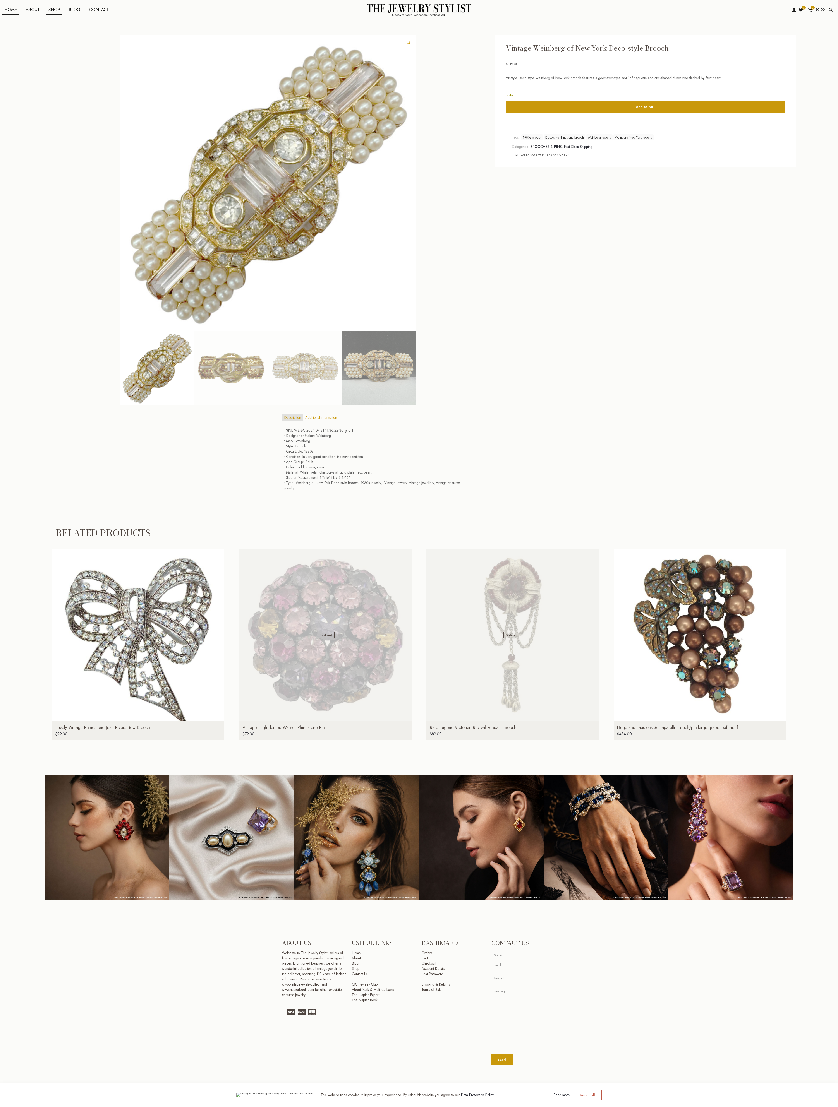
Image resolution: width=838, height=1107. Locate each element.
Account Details (433, 968)
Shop (355, 968)
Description (292, 417)
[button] (408, 42)
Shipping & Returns (436, 984)
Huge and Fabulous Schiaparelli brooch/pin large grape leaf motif (677, 727)
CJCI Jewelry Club (365, 984)
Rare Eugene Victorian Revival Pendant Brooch (473, 727)
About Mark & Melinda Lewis (373, 989)
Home (356, 952)
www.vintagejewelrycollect (301, 984)
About (356, 958)
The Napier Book (365, 1000)
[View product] (218, 565)
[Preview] (218, 583)
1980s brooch (532, 137)
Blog (355, 963)
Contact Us (360, 973)
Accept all (587, 1095)
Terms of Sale (432, 989)
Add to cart (645, 106)
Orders (427, 952)
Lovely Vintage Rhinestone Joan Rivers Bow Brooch (102, 727)
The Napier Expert (365, 994)
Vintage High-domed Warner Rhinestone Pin (283, 727)
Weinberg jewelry (599, 137)
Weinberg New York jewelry (633, 137)
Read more (561, 1094)
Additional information (321, 417)
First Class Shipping (578, 146)
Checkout (429, 963)
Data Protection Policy (477, 1094)
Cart (425, 958)
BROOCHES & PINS (546, 146)
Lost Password (432, 973)
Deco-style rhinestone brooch (564, 137)
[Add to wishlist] (218, 574)
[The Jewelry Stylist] (419, 10)
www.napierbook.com (298, 989)
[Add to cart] (218, 555)
